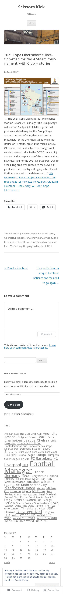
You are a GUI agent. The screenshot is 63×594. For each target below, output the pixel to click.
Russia (23, 497)
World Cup (27, 515)
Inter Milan (32, 479)
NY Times (38, 491)
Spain (54, 503)
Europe (41, 455)
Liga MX (15, 485)
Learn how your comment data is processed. (30, 346)
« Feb (7, 562)
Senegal (47, 500)
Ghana (25, 476)
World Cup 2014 (24, 518)
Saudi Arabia (36, 497)
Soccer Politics (24, 503)
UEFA (50, 508)
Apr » (52, 562)
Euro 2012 (25, 451)
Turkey (41, 508)
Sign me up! (14, 404)
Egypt (46, 448)
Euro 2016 (38, 451)
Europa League (26, 455)
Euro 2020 (51, 451)
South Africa (42, 503)
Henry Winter (38, 476)
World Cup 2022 (15, 521)
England (11, 451)
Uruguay (48, 237)
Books (32, 437)
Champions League (20, 440)
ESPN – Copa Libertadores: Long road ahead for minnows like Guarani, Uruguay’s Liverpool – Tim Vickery (31, 181)
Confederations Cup (16, 446)
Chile (51, 233)
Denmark (25, 448)
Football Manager (29, 467)
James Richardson (15, 482)
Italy (49, 479)
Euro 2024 (10, 455)
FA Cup (25, 458)
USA (7, 515)
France (38, 472)
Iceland (20, 478)
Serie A (10, 503)
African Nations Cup (17, 433)
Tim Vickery (37, 237)
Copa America (37, 446)
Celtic (51, 437)
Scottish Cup (33, 500)
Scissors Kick (31, 7)
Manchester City (34, 484)
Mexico (41, 488)
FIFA (25, 465)
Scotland (19, 500)
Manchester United (20, 488)
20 (52, 549)
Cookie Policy (21, 580)
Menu (31, 23)
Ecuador (19, 237)
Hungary (9, 478)
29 (13, 558)
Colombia (9, 237)
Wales (15, 515)
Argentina (36, 233)
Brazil (45, 233)
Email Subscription (15, 373)
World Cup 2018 (47, 518)
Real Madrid (47, 494)
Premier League (27, 494)
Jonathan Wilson (38, 482)
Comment (46, 334)
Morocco (15, 491)
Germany (12, 475)
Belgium (22, 437)
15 (13, 549)
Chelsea (43, 440)
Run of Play (12, 497)
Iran (43, 478)
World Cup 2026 (36, 521)
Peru (27, 237)
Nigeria (26, 491)
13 (52, 545)
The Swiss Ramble (33, 505)
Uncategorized (29, 511)
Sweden (9, 505)
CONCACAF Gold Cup (29, 443)
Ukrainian (10, 512)
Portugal (10, 494)
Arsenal (10, 437)
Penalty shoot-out (16, 268)
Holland (52, 476)
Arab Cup (36, 433)
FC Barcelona (41, 458)
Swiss (18, 505)
